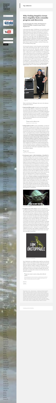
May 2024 (4, 205)
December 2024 (6, 193)
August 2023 (5, 221)
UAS (7, 162)
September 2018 (6, 325)
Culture (4, 81)
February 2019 (5, 316)
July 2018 (4, 328)
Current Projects (6, 83)
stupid (39, 299)
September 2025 (6, 181)
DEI (4, 84)
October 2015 (5, 386)
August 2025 (5, 183)
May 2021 (4, 269)
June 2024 (5, 204)
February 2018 (5, 337)
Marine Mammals (33, 297)
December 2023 (6, 214)
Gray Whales (6, 142)
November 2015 (6, 385)
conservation (6, 129)
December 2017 (6, 341)
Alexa (27, 292)
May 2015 (4, 395)
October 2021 (5, 260)
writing (38, 300)
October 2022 (5, 239)
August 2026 (5, 168)
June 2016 (5, 372)
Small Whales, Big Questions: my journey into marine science (8, 52)
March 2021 (5, 272)
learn (26, 297)
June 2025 (5, 186)
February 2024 (5, 211)
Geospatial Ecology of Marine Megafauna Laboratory (6, 6)
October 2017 (5, 344)
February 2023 (5, 232)
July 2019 (4, 307)
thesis (24, 300)
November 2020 (6, 279)
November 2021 (6, 258)
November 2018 (6, 321)
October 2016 (5, 365)
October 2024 (5, 197)
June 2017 (5, 351)
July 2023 (4, 223)
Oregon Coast (9, 154)
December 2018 (6, 320)
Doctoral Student (29, 295)
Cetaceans (5, 126)
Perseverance (31, 298)
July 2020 (4, 286)
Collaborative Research (7, 128)
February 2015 (5, 399)
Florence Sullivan (5, 134)
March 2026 (5, 174)
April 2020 (5, 291)
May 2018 (4, 332)
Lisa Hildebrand (6, 146)
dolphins (34, 295)
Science (8, 161)
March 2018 (5, 335)
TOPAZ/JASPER (5, 114)
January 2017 (5, 360)
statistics (30, 299)
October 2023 (5, 218)
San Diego (43, 298)
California (31, 293)
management (5, 147)
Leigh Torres (6, 145)
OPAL (4, 104)
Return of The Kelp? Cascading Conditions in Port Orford (8, 56)
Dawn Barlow (6, 132)
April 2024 (5, 207)
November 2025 (6, 179)
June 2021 (5, 267)
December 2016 (6, 362)
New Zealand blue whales (7, 100)
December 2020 (6, 277)
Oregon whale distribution (7, 106)
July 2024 (4, 202)
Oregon (4, 154)
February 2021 (5, 274)
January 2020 (5, 297)
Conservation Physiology (7, 79)
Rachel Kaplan (5, 161)
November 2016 (6, 364)
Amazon (35, 292)
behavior (11, 124)
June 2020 (5, 288)
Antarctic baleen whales (7, 73)
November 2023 (6, 216)
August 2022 (5, 242)
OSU (46, 297)
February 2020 (5, 295)
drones (6, 133)
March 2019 (5, 314)
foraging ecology (7, 136)
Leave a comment (43, 300)
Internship (10, 144)
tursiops (26, 300)
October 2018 (5, 323)
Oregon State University (41, 297)
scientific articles (26, 299)
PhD (34, 298)
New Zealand (5, 152)
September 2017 (6, 346)
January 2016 (5, 381)
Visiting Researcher (6, 118)
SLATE (4, 112)
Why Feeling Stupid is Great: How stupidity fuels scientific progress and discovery (35, 17)
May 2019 (4, 311)
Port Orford (9, 159)
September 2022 (6, 241)
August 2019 (5, 306)
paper (27, 298)
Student (36, 299)
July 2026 (4, 170)
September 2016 (6, 367)
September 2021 (6, 262)
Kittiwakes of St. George (7, 96)
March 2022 (5, 251)
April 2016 (5, 376)
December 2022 (6, 235)
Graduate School (41, 296)
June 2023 (5, 225)
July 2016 (4, 371)
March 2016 (5, 378)
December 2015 (6, 383)
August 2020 (5, 284)
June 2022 (5, 246)
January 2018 (5, 339)
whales (9, 162)
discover (47, 294)
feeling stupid (43, 295)
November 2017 (6, 342)
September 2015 (6, 388)
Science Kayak (5, 162)
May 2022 (4, 248)
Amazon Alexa (39, 292)
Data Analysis (5, 130)
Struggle (33, 299)
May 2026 (4, 172)
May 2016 (4, 374)
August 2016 (5, 369)
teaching (47, 299)
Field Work (10, 133)
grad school (36, 296)
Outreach (4, 108)
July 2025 (4, 184)
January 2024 (5, 212)
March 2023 (5, 230)
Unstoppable (34, 300)
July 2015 (4, 392)
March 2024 (5, 209)
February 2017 (5, 358)
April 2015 (5, 397)
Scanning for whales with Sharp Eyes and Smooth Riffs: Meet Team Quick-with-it (8, 60)
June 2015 (5, 393)
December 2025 (6, 177)
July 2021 (4, 265)
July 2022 (4, 244)
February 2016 (5, 379)
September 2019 (6, 304)
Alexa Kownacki (8, 124)
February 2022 (5, 253)
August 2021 (5, 263)
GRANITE (4, 86)
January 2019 (5, 318)
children (42, 293)
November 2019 (6, 300)
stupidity (42, 299)
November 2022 (6, 237)
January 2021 (5, 276)
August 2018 (5, 327)
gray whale (5, 139)
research (40, 298)
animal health (44, 292)
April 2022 (5, 249)
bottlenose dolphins (26, 293)
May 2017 (4, 353)
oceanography (10, 152)
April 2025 (5, 190)
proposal (36, 298)
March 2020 (5, 293)
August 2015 (5, 390)
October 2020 (5, 281)
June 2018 (5, 330)
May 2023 (4, 226)
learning (29, 297)
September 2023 (6, 219)
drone (4, 133)
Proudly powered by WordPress (28, 308)
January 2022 (5, 255)
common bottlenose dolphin (31, 294)
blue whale (5, 125)
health (24, 297)
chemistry (39, 293)
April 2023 (5, 228)
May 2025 (4, 188)
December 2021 (6, 256)
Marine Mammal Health (7, 98)
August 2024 (5, 200)
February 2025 (5, 191)
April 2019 (5, 313)
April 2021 (5, 270)
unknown (30, 300)
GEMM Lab (6, 137)
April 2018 (5, 334)
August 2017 (5, 348)
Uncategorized (5, 116)
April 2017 (5, 355)
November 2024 (6, 195)
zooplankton (11, 162)
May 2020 (4, 290)
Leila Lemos (11, 145)
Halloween (46, 296)
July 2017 (4, 349)
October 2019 (5, 302)
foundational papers (30, 296)
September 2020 (6, 283)
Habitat (11, 142)
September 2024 (6, 198)
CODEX (4, 77)
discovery (24, 295)
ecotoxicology (38, 295)
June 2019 (5, 309)
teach (45, 299)
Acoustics (4, 124)
